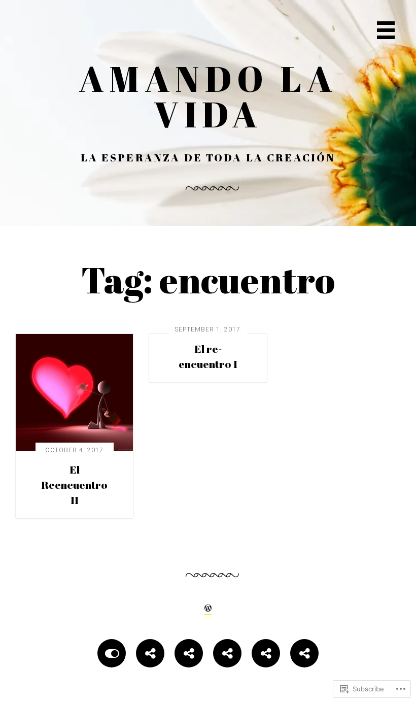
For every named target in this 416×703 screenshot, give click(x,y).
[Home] (111, 655)
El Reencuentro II (74, 484)
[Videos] (266, 655)
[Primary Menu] (386, 30)
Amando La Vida (208, 96)
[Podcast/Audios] (304, 655)
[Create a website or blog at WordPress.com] (208, 607)
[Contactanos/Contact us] (227, 655)
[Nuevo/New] (189, 655)
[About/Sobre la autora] (150, 655)
